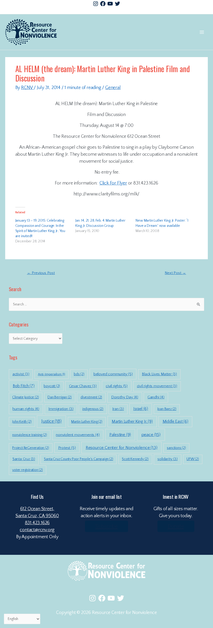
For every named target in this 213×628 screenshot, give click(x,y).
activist (20, 374)
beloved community (113, 374)
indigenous (92, 409)
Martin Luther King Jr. (132, 421)
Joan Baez (166, 409)
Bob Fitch (23, 386)
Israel (140, 409)
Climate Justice (25, 397)
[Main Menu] (202, 32)
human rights (25, 409)
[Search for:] (106, 304)
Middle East (175, 421)
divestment (91, 397)
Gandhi (156, 397)
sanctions (176, 448)
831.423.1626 (37, 522)
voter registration (27, 470)
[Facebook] (103, 4)
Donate (176, 526)
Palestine (120, 434)
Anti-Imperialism (51, 374)
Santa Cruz (23, 459)
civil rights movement (157, 386)
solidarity (167, 459)
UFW (193, 459)
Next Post (175, 273)
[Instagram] (95, 4)
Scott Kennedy (135, 459)
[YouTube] (110, 4)
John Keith (21, 422)
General (113, 87)
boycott (52, 386)
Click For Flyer (113, 183)
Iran (118, 409)
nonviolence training (29, 435)
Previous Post (41, 273)
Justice (51, 421)
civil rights (117, 386)
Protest (67, 448)
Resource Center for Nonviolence (121, 447)
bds (79, 374)
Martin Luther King (86, 422)
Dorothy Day (124, 397)
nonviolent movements (77, 435)
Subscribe (106, 526)
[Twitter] (117, 4)
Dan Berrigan (60, 397)
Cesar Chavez (83, 386)
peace (151, 434)
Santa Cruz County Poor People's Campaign (78, 459)
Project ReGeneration (30, 448)
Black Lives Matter (159, 374)
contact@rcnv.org (37, 530)
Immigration (60, 409)
